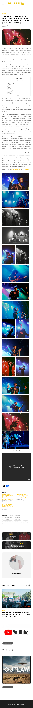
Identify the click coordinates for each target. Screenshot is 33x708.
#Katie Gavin (17, 521)
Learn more (8, 643)
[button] (19, 86)
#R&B (26, 523)
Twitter (19, 169)
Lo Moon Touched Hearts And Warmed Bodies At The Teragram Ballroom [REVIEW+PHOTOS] (8, 497)
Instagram (26, 169)
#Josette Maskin (7, 521)
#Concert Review (8, 517)
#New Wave (18, 523)
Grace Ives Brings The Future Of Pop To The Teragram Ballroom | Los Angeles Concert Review (22, 496)
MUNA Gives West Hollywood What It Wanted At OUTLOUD (7, 505)
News (11, 534)
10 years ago (10, 25)
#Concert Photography (15, 515)
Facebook (14, 169)
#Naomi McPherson (8, 523)
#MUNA (25, 521)
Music (4, 13)
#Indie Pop (17, 519)
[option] (16, 604)
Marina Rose (4, 25)
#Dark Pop (17, 517)
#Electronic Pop (7, 519)
